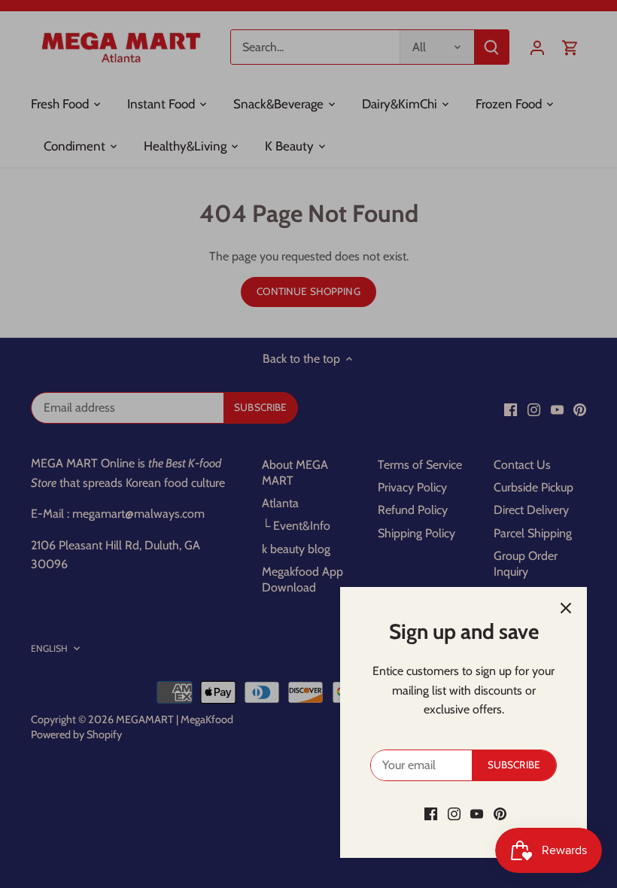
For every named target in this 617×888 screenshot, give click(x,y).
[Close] (565, 608)
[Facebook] (430, 813)
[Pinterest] (500, 813)
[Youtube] (476, 813)
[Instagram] (454, 813)
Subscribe (514, 765)
